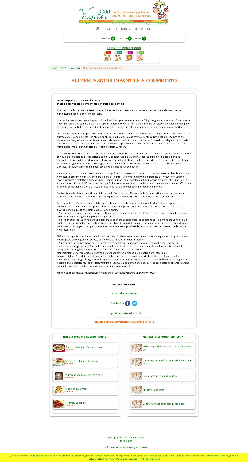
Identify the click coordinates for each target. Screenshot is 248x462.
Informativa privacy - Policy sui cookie (112, 459)
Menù (126, 29)
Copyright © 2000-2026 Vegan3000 (126, 437)
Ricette (110, 29)
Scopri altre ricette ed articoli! (124, 313)
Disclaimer (126, 440)
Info (139, 29)
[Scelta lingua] (149, 28)
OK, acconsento (151, 459)
